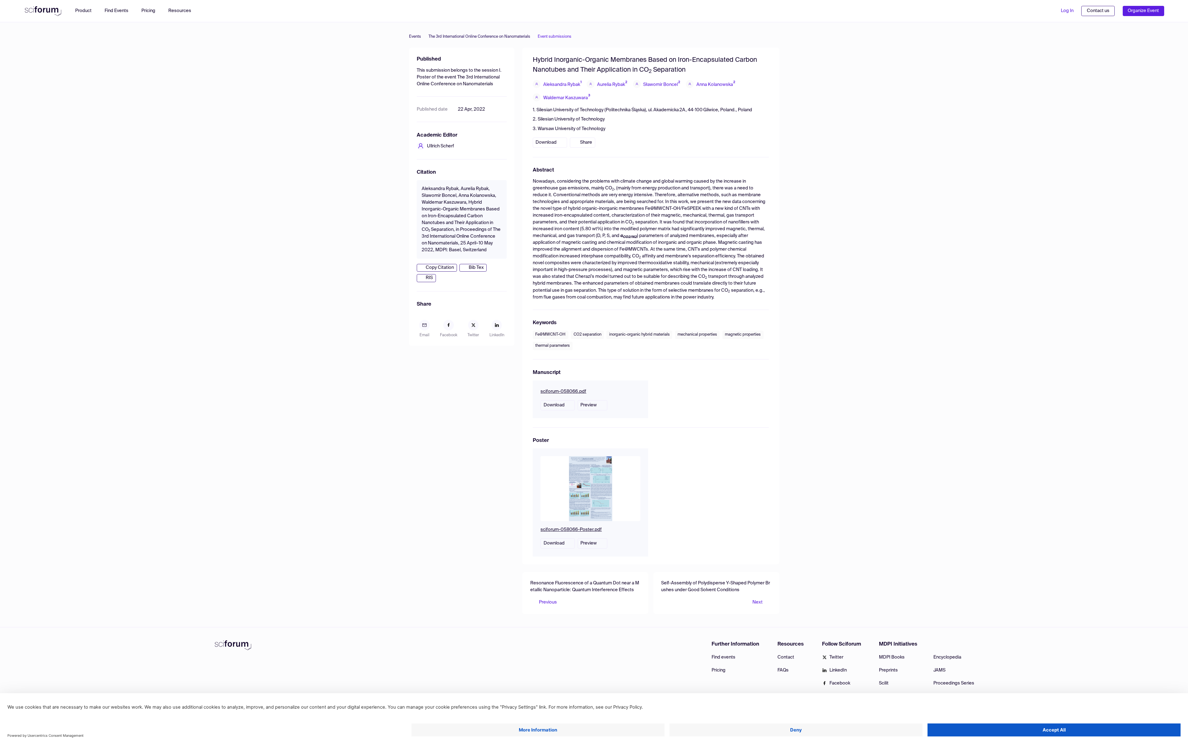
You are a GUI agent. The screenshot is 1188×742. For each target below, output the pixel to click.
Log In (1067, 11)
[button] (182, 11)
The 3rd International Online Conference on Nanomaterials (479, 37)
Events (415, 37)
